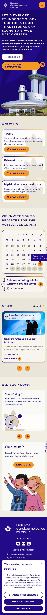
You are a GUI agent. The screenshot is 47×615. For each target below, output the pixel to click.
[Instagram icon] (29, 544)
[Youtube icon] (23, 544)
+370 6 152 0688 (17, 558)
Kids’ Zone (23, 465)
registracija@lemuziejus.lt (21, 554)
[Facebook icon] (18, 544)
